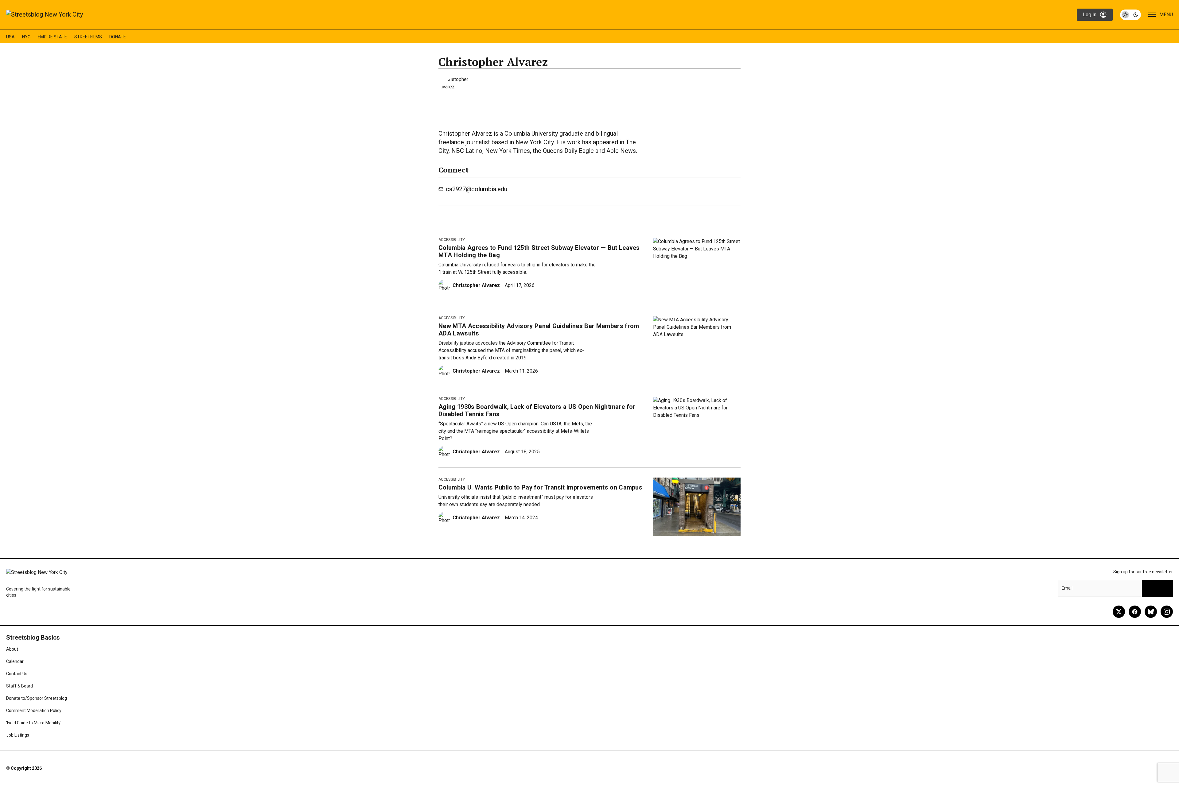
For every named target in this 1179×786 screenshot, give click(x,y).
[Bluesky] (1151, 612)
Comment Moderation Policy (33, 710)
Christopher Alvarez (476, 285)
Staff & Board (19, 685)
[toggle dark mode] (1130, 15)
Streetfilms (88, 36)
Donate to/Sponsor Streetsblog (36, 698)
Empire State (52, 36)
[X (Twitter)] (1119, 612)
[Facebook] (1135, 612)
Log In (1089, 14)
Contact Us (16, 673)
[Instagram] (1167, 612)
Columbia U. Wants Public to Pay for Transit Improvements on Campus (540, 487)
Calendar (15, 661)
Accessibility (451, 240)
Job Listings (17, 735)
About (12, 649)
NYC (26, 36)
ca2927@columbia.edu (476, 189)
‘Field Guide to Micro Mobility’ (33, 722)
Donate (117, 36)
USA (10, 36)
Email (1067, 588)
